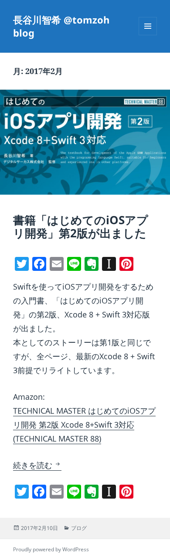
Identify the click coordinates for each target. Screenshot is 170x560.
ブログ (79, 528)
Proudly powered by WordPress (51, 549)
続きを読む (37, 465)
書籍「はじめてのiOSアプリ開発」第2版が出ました (80, 226)
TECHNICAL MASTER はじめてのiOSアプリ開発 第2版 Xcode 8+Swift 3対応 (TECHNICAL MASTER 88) (84, 424)
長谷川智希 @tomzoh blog (61, 26)
